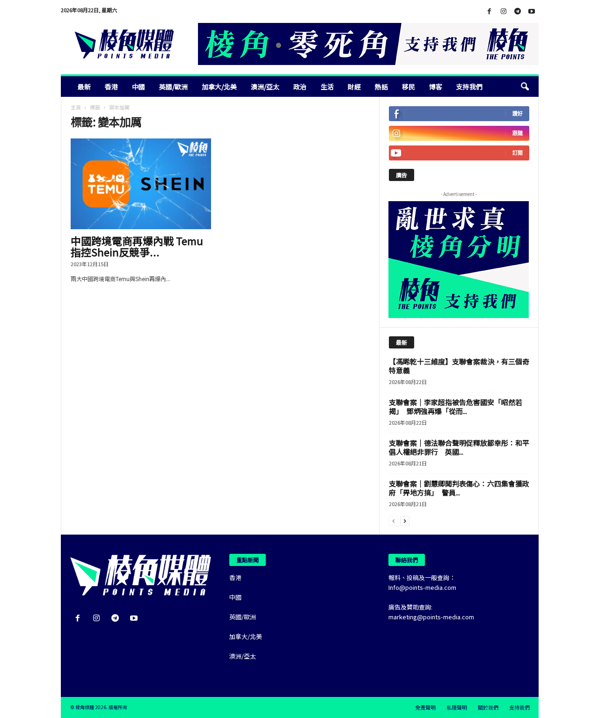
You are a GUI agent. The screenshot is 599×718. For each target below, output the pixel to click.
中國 (138, 86)
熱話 (381, 86)
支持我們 (469, 86)
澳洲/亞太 (265, 86)
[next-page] (404, 520)
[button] (524, 86)
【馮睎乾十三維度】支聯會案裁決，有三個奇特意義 (459, 365)
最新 (84, 86)
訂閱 (517, 152)
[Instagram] (503, 11)
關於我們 (488, 707)
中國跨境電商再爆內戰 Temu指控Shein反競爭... (137, 246)
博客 (435, 86)
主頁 (76, 107)
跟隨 (517, 133)
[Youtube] (531, 11)
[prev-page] (393, 520)
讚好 (517, 113)
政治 (300, 86)
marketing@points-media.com (431, 616)
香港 (111, 86)
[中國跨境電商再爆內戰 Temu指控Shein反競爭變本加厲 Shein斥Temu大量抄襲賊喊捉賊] (141, 183)
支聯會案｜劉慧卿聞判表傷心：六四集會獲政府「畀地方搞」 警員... (459, 488)
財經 (354, 86)
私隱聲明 (456, 707)
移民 (408, 86)
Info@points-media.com (422, 587)
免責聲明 (425, 707)
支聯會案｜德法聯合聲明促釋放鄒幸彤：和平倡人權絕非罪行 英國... (459, 447)
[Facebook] (489, 11)
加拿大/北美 (219, 86)
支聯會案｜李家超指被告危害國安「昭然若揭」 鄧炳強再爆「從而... (455, 406)
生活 (327, 86)
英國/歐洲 (173, 86)
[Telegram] (517, 11)
